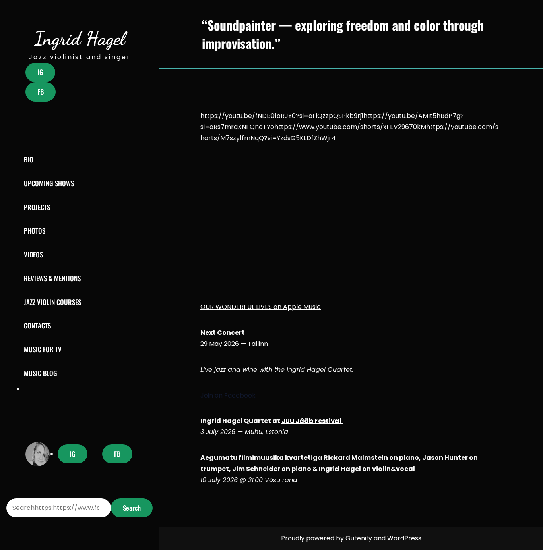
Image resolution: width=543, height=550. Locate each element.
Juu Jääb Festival (312, 420)
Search (132, 508)
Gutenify (359, 538)
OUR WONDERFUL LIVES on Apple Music (260, 306)
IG (40, 72)
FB (40, 91)
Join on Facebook (228, 395)
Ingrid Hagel (79, 38)
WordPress (404, 538)
